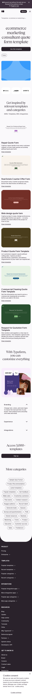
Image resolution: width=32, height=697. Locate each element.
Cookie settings (16, 692)
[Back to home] (3, 11)
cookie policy (19, 686)
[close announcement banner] (29, 2)
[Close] (30, 674)
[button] (5, 554)
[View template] (16, 136)
